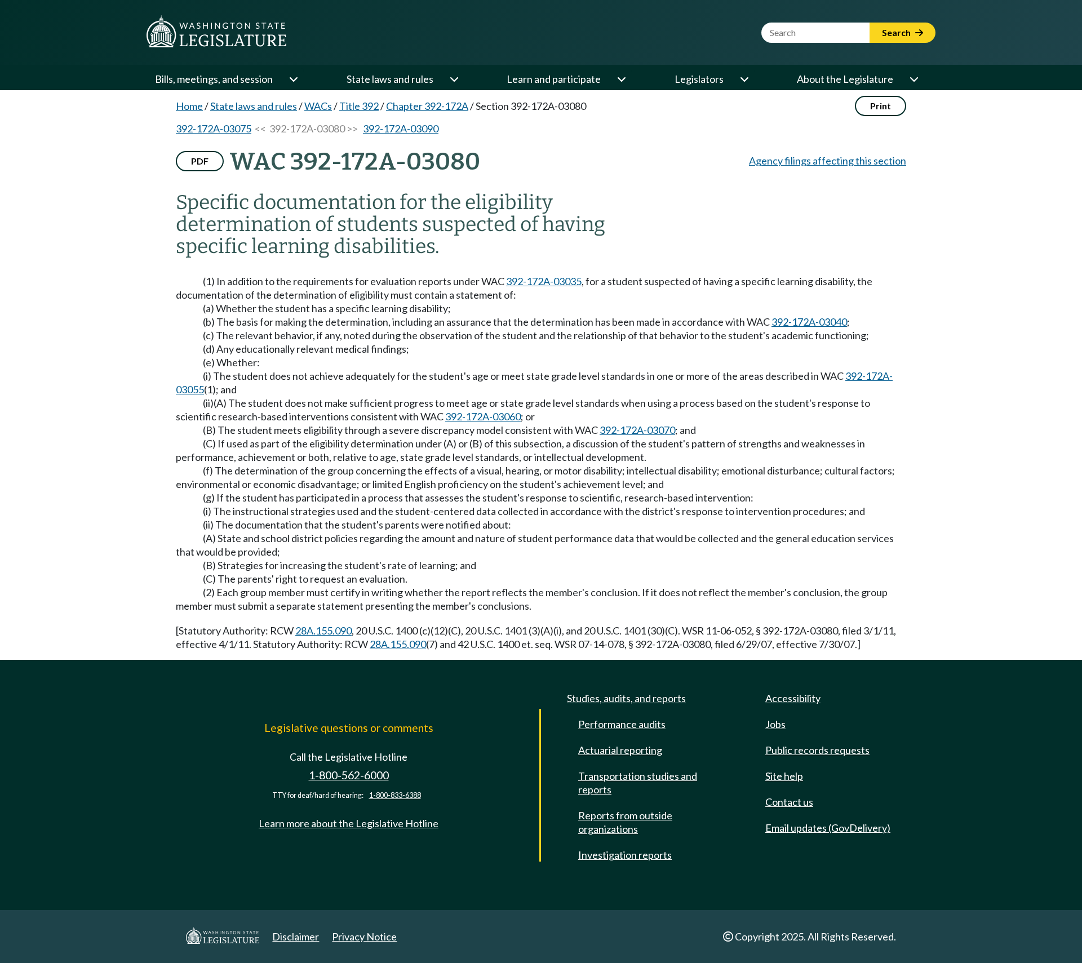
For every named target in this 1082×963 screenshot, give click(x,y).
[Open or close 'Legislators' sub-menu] (744, 79)
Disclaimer (295, 936)
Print (880, 105)
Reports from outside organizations (625, 822)
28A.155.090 (323, 630)
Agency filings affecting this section (827, 160)
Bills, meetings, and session (214, 79)
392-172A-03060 (483, 416)
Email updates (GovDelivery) (827, 828)
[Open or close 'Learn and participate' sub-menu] (621, 79)
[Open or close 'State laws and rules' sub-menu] (453, 79)
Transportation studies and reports (637, 783)
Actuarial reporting (620, 750)
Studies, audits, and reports (626, 698)
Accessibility (793, 698)
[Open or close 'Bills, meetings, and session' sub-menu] (293, 79)
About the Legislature (845, 79)
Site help (784, 776)
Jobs (775, 724)
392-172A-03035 (544, 281)
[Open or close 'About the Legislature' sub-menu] (913, 79)
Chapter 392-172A (427, 106)
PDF (200, 161)
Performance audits (622, 724)
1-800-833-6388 (395, 795)
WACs (318, 106)
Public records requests (817, 750)
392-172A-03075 (213, 128)
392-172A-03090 (400, 128)
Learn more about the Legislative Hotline (348, 823)
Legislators (699, 79)
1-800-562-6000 (349, 775)
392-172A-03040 (809, 322)
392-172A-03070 (637, 430)
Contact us (789, 802)
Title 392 (359, 106)
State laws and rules (390, 79)
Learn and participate (554, 79)
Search (897, 32)
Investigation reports (625, 855)
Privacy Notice (364, 936)
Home (189, 106)
